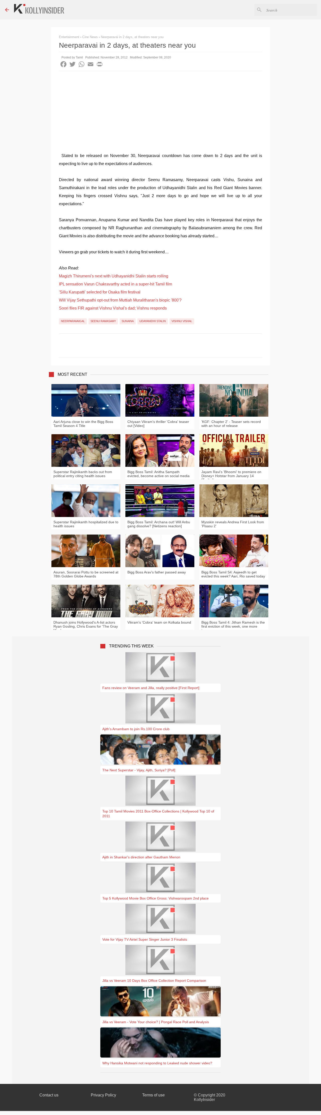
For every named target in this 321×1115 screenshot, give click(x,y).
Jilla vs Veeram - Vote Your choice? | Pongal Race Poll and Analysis (155, 1022)
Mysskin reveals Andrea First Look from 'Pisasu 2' (232, 524)
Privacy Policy (103, 1095)
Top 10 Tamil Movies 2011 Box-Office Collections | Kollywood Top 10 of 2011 (158, 813)
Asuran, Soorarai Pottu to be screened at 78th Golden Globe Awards (85, 574)
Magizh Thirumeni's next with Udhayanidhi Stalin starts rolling (113, 276)
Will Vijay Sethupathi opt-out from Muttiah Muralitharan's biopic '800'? (120, 300)
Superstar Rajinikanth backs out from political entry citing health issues (82, 474)
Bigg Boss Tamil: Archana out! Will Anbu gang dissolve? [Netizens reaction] (158, 524)
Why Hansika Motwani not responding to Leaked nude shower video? (157, 1063)
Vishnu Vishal (182, 321)
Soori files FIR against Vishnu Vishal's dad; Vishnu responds (113, 308)
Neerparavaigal (73, 321)
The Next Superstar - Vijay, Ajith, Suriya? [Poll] (138, 770)
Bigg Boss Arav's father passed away (156, 572)
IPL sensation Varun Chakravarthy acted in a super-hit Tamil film (115, 284)
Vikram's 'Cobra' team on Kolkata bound (159, 622)
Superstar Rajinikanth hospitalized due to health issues (85, 524)
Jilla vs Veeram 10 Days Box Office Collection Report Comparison (154, 981)
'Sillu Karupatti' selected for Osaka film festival (99, 292)
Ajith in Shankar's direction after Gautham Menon (141, 857)
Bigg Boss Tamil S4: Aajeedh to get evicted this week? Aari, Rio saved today (233, 574)
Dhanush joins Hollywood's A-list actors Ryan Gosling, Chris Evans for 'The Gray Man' (85, 626)
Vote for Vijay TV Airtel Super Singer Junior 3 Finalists (144, 939)
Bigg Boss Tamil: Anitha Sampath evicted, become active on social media (158, 474)
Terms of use (153, 1095)
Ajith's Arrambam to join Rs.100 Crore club (136, 729)
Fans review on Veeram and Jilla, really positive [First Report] (150, 688)
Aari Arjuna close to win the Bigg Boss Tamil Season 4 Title (83, 424)
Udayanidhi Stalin (152, 321)
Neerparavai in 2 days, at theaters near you (132, 37)
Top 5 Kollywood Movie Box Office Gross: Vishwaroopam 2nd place (155, 898)
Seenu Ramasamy (103, 321)
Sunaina (128, 321)
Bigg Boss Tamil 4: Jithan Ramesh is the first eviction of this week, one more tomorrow (233, 626)
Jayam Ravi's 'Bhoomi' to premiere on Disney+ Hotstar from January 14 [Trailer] (231, 476)
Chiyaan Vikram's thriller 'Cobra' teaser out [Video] (158, 424)
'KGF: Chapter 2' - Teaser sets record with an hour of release (231, 424)
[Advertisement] (160, 108)
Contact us (48, 1095)
